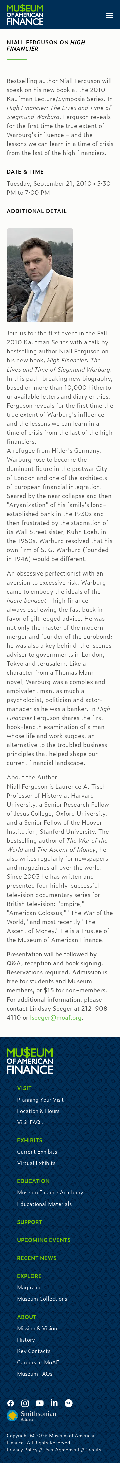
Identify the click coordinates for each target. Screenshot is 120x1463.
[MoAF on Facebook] (11, 1404)
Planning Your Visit (40, 1099)
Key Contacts (33, 1351)
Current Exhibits (37, 1151)
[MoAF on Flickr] (69, 1404)
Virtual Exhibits (36, 1163)
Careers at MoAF (38, 1362)
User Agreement (61, 1449)
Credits (93, 1449)
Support (29, 1222)
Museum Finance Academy (50, 1192)
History (26, 1339)
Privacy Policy (22, 1449)
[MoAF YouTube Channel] (40, 1404)
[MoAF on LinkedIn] (54, 1403)
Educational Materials (44, 1204)
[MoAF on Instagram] (25, 1404)
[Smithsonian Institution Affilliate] (32, 1416)
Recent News (37, 1258)
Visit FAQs (30, 1122)
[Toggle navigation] (109, 15)
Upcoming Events (44, 1240)
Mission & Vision (37, 1328)
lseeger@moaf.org (56, 1017)
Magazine (29, 1287)
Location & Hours (38, 1111)
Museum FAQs (34, 1373)
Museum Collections (42, 1298)
